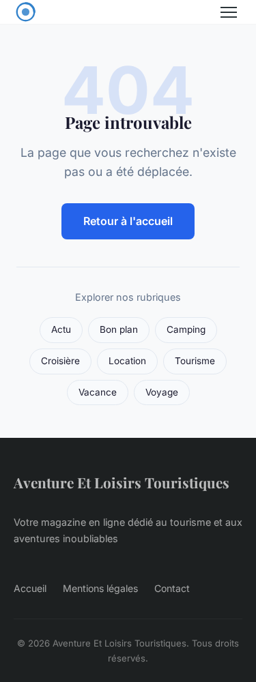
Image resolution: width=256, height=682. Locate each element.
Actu (61, 329)
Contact (172, 588)
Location (127, 360)
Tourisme (195, 360)
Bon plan (119, 329)
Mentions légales (100, 588)
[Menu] (228, 12)
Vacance (98, 392)
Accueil (30, 588)
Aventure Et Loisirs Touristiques (121, 482)
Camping (186, 329)
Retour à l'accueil (128, 221)
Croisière (60, 360)
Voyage (161, 392)
